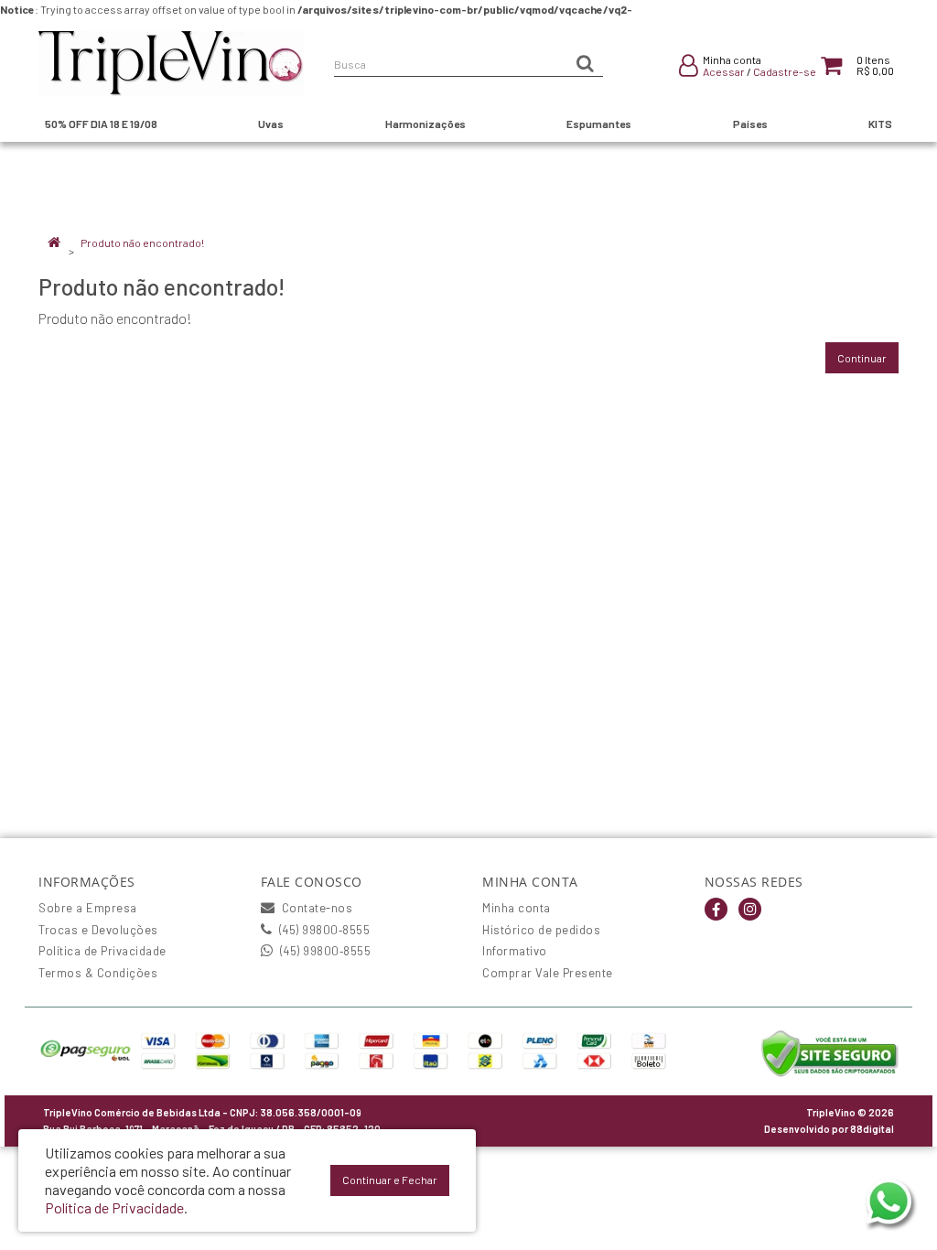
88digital (872, 1129)
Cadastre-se (784, 71)
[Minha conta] (688, 68)
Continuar (862, 357)
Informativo (514, 950)
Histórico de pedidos (541, 929)
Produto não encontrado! (142, 242)
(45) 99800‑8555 (322, 929)
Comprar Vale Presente (547, 972)
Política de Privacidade (102, 950)
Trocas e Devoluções (98, 929)
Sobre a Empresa (87, 907)
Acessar (724, 71)
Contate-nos (315, 907)
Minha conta (516, 907)
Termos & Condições (97, 972)
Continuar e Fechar (389, 1179)
